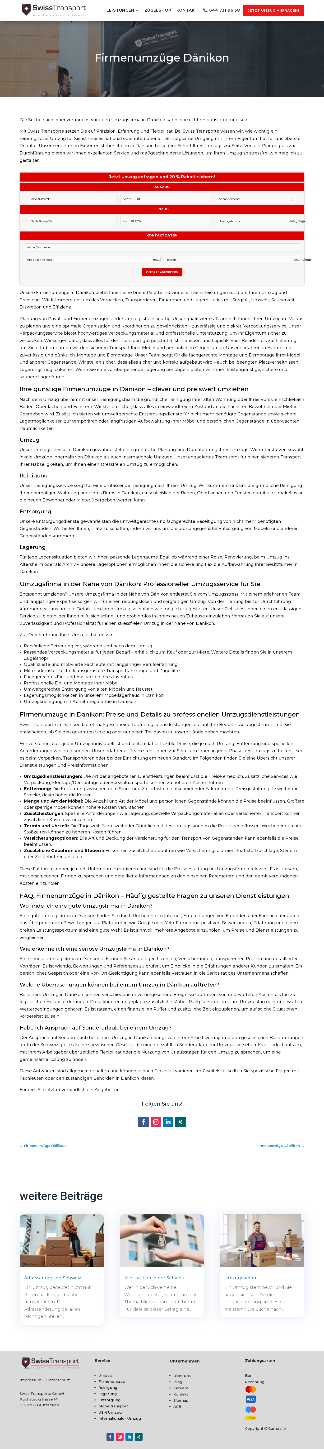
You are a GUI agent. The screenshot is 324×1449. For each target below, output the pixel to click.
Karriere (181, 1388)
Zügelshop (157, 10)
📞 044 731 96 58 (221, 10)
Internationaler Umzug (119, 1418)
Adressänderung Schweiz (52, 1278)
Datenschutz (58, 1380)
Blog (177, 1382)
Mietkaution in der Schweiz (154, 1278)
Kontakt (187, 10)
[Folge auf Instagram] (156, 1122)
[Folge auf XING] (180, 1122)
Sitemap (181, 1400)
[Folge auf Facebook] (143, 1122)
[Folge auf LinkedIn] (168, 1122)
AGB (177, 1406)
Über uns (182, 1375)
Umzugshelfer (240, 1278)
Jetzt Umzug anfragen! (273, 10)
